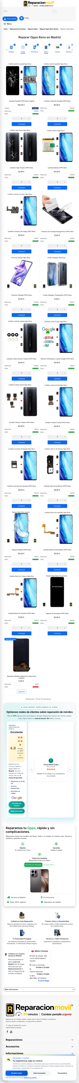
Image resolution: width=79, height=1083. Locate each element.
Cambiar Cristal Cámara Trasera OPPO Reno (21, 359)
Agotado (21, 692)
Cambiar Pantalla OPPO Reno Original (21, 101)
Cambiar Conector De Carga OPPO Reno (21, 231)
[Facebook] (7, 1032)
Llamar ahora (49, 865)
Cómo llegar (44, 981)
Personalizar (62, 1073)
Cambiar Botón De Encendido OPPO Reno (57, 550)
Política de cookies (30, 1077)
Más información (11, 989)
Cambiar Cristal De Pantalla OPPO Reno (57, 101)
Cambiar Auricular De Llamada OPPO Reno (21, 486)
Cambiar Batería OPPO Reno (57, 168)
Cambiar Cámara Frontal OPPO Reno (57, 422)
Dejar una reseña (17, 811)
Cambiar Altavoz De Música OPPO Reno (57, 486)
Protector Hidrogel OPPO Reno (21, 295)
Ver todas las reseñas (16, 805)
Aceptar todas (16, 1073)
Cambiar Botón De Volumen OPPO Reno (21, 613)
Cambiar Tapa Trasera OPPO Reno (21, 168)
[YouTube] (11, 1032)
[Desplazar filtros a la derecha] (72, 49)
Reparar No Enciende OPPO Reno (57, 613)
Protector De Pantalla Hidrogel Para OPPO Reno (57, 231)
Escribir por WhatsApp (34, 865)
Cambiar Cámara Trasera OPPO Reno (21, 422)
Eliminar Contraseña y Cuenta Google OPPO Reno (57, 359)
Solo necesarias (39, 1073)
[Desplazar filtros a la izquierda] (7, 49)
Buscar (54, 11)
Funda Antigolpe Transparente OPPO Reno (57, 295)
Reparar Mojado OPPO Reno (21, 550)
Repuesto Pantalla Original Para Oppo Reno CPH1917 (21, 677)
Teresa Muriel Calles (51, 765)
